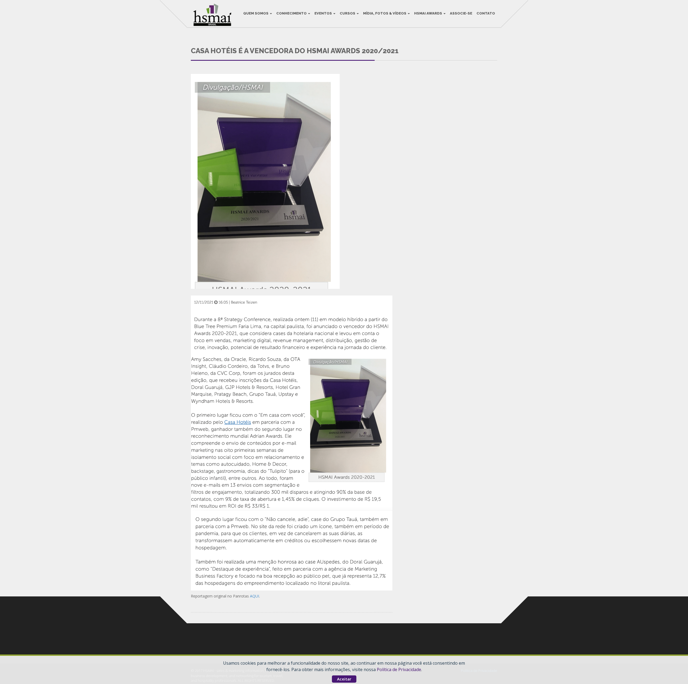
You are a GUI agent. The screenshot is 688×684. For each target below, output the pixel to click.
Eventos (323, 13)
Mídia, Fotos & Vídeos (385, 13)
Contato (485, 13)
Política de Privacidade (399, 669)
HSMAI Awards (428, 13)
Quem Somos (256, 13)
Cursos (348, 13)
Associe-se (461, 13)
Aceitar (344, 679)
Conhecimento (291, 13)
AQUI (254, 596)
